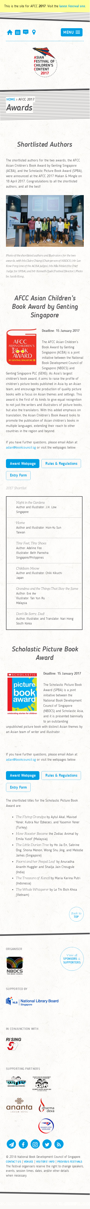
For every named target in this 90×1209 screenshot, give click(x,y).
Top (76, 915)
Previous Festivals (70, 1161)
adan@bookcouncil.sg (21, 447)
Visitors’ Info (45, 1161)
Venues (28, 1161)
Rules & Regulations (61, 463)
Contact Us (13, 1161)
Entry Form (18, 475)
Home (10, 99)
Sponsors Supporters (72, 959)
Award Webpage (23, 463)
